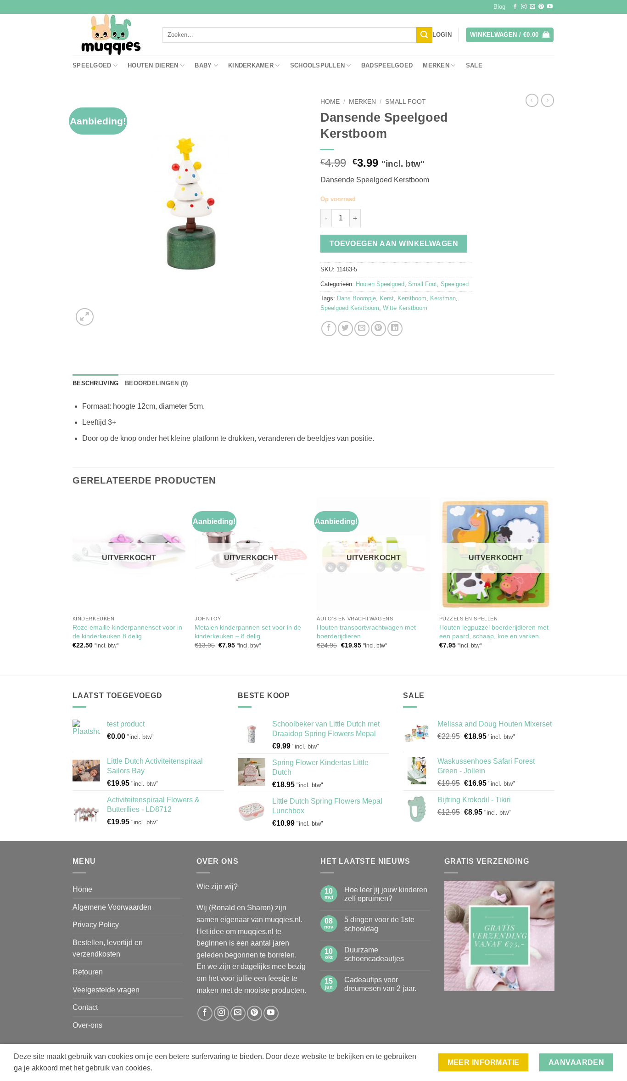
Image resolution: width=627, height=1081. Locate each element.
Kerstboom (411, 298)
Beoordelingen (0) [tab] (156, 383)
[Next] (552, 585)
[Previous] (73, 585)
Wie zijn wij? (217, 886)
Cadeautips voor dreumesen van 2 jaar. (380, 984)
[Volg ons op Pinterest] (541, 7)
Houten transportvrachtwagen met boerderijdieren (366, 632)
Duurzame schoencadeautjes (374, 954)
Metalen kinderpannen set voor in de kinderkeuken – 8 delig (248, 632)
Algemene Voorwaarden (112, 907)
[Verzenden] (424, 35)
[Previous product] (547, 100)
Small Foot (405, 101)
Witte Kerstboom (405, 307)
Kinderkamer (251, 65)
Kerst (387, 298)
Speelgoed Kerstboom (349, 307)
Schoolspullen (317, 65)
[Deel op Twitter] (345, 328)
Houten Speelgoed (380, 284)
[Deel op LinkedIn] (395, 328)
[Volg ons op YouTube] (550, 7)
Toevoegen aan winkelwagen (394, 244)
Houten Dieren (153, 65)
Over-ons (87, 1025)
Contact (85, 1007)
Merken (436, 65)
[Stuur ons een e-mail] (532, 7)
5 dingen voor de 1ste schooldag (379, 924)
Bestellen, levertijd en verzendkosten (108, 948)
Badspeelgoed (387, 65)
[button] (442, 35)
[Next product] (532, 100)
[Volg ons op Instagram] (523, 7)
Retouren (88, 972)
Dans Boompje (356, 298)
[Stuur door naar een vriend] (361, 328)
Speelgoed (92, 65)
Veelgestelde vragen (106, 990)
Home (330, 101)
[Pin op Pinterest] (378, 328)
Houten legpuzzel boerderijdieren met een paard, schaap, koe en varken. (494, 632)
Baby (203, 65)
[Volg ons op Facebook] (515, 7)
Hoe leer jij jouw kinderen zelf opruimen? (385, 894)
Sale (474, 65)
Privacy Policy (96, 925)
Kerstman (443, 298)
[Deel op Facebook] (328, 328)
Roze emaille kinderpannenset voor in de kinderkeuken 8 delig (127, 632)
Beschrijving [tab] (95, 383)
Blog (499, 6)
